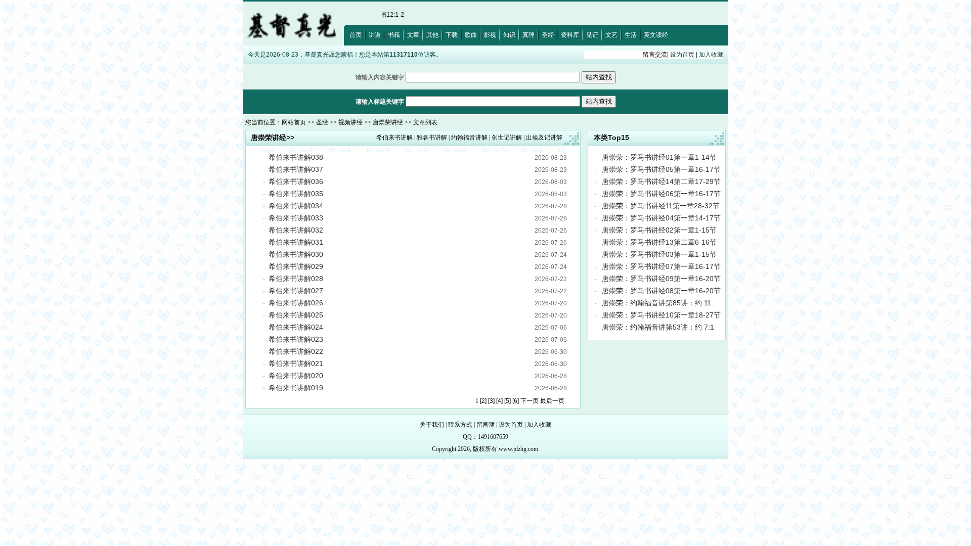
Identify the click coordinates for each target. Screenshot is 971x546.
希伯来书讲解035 (296, 194)
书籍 (394, 34)
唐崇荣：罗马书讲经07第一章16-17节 (661, 266)
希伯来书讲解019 (296, 388)
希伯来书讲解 (394, 137)
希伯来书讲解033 (296, 218)
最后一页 (552, 400)
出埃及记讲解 (544, 137)
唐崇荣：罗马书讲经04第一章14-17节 (661, 218)
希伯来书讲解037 (296, 169)
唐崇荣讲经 (388, 122)
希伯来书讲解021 (296, 363)
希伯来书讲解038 (296, 157)
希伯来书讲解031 (296, 242)
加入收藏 (711, 54)
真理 (528, 34)
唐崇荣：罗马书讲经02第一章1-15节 (659, 230)
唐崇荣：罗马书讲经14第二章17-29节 (661, 181)
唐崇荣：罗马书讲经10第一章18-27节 (661, 315)
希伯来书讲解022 (296, 351)
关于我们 (432, 424)
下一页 (529, 400)
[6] (515, 400)
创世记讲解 (507, 137)
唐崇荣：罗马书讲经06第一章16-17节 (661, 194)
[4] (499, 400)
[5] (507, 400)
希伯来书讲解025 (296, 315)
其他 (432, 34)
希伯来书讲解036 (296, 181)
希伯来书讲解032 (296, 230)
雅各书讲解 (432, 137)
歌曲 (471, 34)
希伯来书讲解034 (296, 206)
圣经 (548, 34)
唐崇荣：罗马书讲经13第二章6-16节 (659, 242)
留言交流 (655, 54)
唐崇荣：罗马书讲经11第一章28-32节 (661, 206)
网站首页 (294, 122)
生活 (631, 34)
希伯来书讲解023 (296, 339)
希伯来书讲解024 (296, 327)
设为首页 (682, 54)
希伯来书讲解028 (296, 279)
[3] (491, 400)
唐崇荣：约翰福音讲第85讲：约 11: (657, 303)
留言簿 (485, 424)
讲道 (375, 34)
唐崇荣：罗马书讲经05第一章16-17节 (661, 169)
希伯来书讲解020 (296, 376)
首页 (355, 34)
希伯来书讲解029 (296, 266)
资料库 (570, 34)
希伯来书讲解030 (296, 254)
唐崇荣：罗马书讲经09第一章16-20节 (661, 279)
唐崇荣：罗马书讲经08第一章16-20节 (661, 291)
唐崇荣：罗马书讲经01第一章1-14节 (659, 157)
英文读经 (656, 34)
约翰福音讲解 (469, 137)
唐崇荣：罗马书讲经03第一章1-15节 (659, 254)
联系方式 (460, 424)
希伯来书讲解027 (296, 291)
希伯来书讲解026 (296, 303)
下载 (452, 34)
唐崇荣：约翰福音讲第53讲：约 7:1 (658, 327)
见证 (592, 34)
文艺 (611, 34)
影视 (490, 34)
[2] (483, 400)
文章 (413, 34)
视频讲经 (350, 122)
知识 (509, 34)
